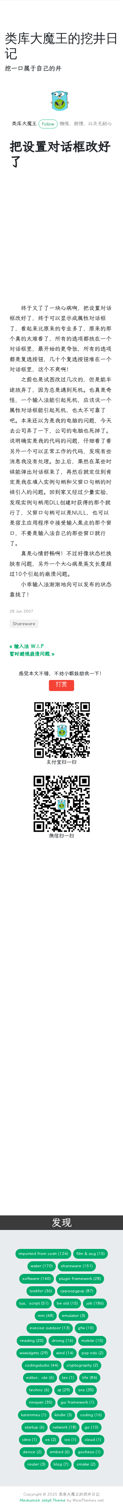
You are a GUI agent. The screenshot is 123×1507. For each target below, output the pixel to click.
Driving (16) (62, 1340)
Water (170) (42, 1265)
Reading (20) (32, 1340)
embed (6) (60, 1451)
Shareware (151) (77, 1265)
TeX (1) (68, 1377)
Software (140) (36, 1278)
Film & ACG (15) (90, 1253)
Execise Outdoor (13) (50, 1327)
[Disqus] (56, 948)
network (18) (64, 1427)
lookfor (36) (41, 1290)
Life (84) (89, 1377)
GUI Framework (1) (77, 1402)
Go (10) (91, 1427)
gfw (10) (86, 1327)
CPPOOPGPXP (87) (76, 1290)
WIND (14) (64, 1352)
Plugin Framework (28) (80, 1278)
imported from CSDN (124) (43, 1253)
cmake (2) (86, 1464)
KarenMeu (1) (33, 1414)
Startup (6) (34, 1427)
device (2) (32, 1451)
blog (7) (61, 1464)
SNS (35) (86, 1389)
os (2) (50, 1439)
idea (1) (29, 1439)
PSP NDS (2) (92, 1352)
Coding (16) (91, 1414)
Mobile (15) (92, 1340)
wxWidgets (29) (34, 1352)
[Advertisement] (61, 241)
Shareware (24, 624)
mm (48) (46, 1315)
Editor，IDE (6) (40, 1377)
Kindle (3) (63, 1414)
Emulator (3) (73, 1315)
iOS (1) (70, 1439)
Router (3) (36, 1464)
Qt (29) (63, 1389)
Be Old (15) (67, 1303)
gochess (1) (89, 1451)
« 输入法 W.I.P (26, 646)
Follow (48, 124)
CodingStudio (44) (41, 1365)
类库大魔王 (24, 123)
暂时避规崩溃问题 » (31, 654)
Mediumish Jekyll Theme (43, 1500)
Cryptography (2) (82, 1365)
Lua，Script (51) (34, 1303)
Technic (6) (39, 1389)
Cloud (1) (93, 1439)
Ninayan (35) (40, 1402)
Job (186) (95, 1303)
